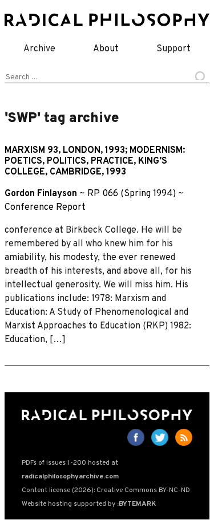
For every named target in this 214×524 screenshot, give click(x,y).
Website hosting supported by (89, 504)
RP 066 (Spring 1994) (131, 194)
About (106, 49)
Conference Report (45, 207)
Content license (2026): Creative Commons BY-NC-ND (106, 490)
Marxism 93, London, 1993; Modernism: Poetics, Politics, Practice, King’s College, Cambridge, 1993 (95, 161)
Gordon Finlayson (41, 194)
